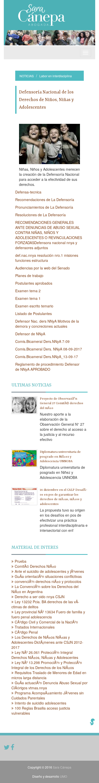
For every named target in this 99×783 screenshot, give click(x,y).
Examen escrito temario (34, 305)
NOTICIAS (27, 76)
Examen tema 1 (28, 298)
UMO (63, 776)
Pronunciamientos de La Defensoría (44, 207)
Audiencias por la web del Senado (42, 267)
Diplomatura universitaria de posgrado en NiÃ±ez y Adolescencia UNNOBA (60, 456)
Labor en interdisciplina (55, 76)
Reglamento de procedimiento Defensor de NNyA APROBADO (47, 367)
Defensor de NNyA (30, 333)
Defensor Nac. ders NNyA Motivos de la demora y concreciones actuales (47, 324)
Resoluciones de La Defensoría (40, 214)
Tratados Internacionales (35, 627)
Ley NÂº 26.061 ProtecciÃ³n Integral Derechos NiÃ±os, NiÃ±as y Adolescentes (44, 655)
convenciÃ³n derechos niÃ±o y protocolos (48, 581)
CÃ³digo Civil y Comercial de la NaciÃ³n (46, 621)
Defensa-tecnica (28, 191)
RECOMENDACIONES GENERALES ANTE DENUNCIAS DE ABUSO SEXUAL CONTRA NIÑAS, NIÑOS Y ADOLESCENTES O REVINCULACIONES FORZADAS (48, 232)
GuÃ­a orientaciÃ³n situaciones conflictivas (48, 576)
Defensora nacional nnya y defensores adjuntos (46, 245)
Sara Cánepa (62, 767)
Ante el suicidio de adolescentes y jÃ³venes (49, 571)
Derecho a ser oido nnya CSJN (39, 596)
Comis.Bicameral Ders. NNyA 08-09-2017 (48, 348)
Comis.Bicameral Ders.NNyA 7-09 (42, 341)
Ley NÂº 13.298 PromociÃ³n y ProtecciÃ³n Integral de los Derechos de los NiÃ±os (46, 665)
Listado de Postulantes (33, 313)
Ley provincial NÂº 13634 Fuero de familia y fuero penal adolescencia (48, 614)
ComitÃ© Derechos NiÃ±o (35, 566)
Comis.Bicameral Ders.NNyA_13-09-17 (46, 356)
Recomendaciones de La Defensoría (44, 199)
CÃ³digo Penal (26, 632)
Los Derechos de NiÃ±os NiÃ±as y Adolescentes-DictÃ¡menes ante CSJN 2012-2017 (47, 642)
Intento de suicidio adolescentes (40, 703)
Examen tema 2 (28, 290)
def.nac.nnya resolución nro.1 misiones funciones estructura (46, 258)
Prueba (20, 561)
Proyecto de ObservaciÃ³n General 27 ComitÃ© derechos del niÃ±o (61, 403)
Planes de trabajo (29, 275)
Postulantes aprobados (33, 283)
